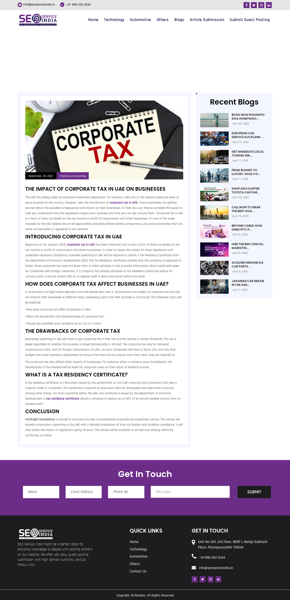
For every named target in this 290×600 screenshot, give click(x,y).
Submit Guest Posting (250, 20)
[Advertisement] (145, 61)
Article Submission (207, 20)
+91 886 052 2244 (78, 4)
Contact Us (138, 571)
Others (163, 20)
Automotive (140, 20)
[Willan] (38, 19)
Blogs (179, 20)
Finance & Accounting (73, 176)
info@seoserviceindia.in (39, 4)
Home (93, 20)
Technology (114, 20)
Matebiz (139, 595)
